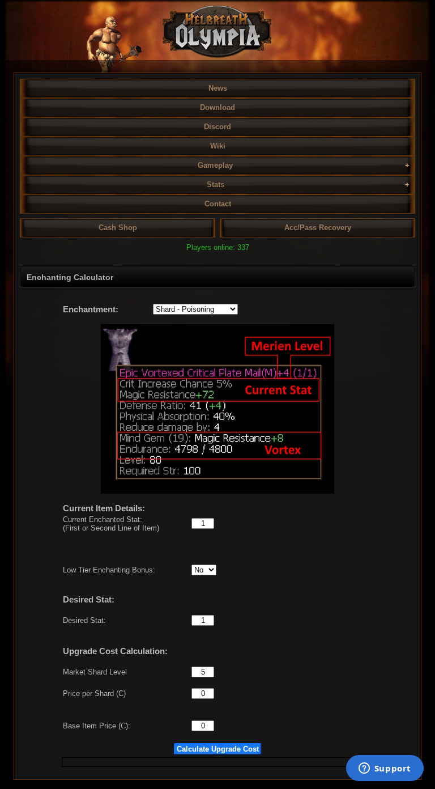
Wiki (217, 146)
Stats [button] (215, 184)
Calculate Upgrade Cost (218, 749)
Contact (217, 204)
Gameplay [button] (215, 165)
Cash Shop (118, 227)
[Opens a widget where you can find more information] (385, 769)
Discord (217, 126)
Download (217, 107)
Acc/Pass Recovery (317, 227)
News (217, 88)
